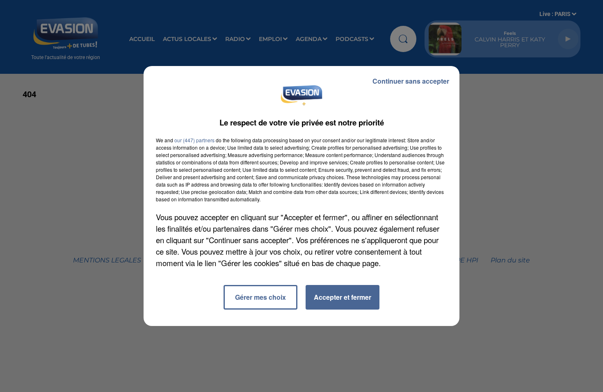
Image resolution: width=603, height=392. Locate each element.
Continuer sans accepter (410, 81)
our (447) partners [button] (194, 140)
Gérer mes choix (260, 297)
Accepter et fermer (342, 297)
